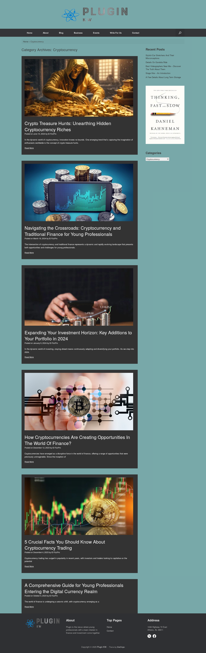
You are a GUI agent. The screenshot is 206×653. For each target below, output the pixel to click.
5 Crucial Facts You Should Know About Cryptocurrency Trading (65, 544)
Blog (61, 32)
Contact (135, 32)
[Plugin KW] (94, 14)
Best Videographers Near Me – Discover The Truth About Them (163, 68)
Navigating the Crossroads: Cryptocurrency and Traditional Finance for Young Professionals (73, 231)
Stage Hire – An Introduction (158, 73)
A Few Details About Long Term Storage (163, 77)
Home (29, 32)
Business (78, 32)
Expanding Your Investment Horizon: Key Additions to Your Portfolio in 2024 (78, 335)
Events (96, 32)
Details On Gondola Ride (156, 62)
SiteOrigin (121, 647)
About (45, 32)
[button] (180, 33)
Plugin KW (101, 646)
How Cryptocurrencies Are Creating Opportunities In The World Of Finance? (77, 440)
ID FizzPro (52, 133)
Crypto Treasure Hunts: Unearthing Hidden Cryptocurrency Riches (68, 126)
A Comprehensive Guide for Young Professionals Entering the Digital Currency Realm (74, 588)
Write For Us (116, 32)
